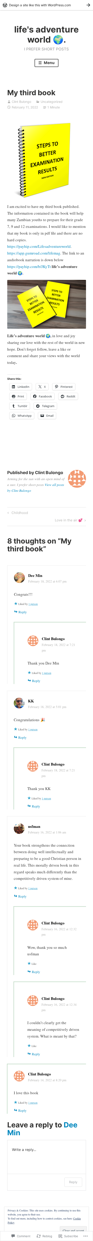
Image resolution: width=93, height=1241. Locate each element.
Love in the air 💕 (69, 521)
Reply (23, 612)
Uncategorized (52, 102)
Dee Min (35, 575)
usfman (34, 826)
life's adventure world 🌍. (46, 34)
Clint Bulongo (21, 102)
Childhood (17, 513)
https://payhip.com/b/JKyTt (29, 266)
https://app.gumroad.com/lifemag (33, 253)
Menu (49, 62)
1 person (33, 604)
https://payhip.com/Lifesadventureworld (39, 246)
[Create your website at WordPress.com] (46, 5)
